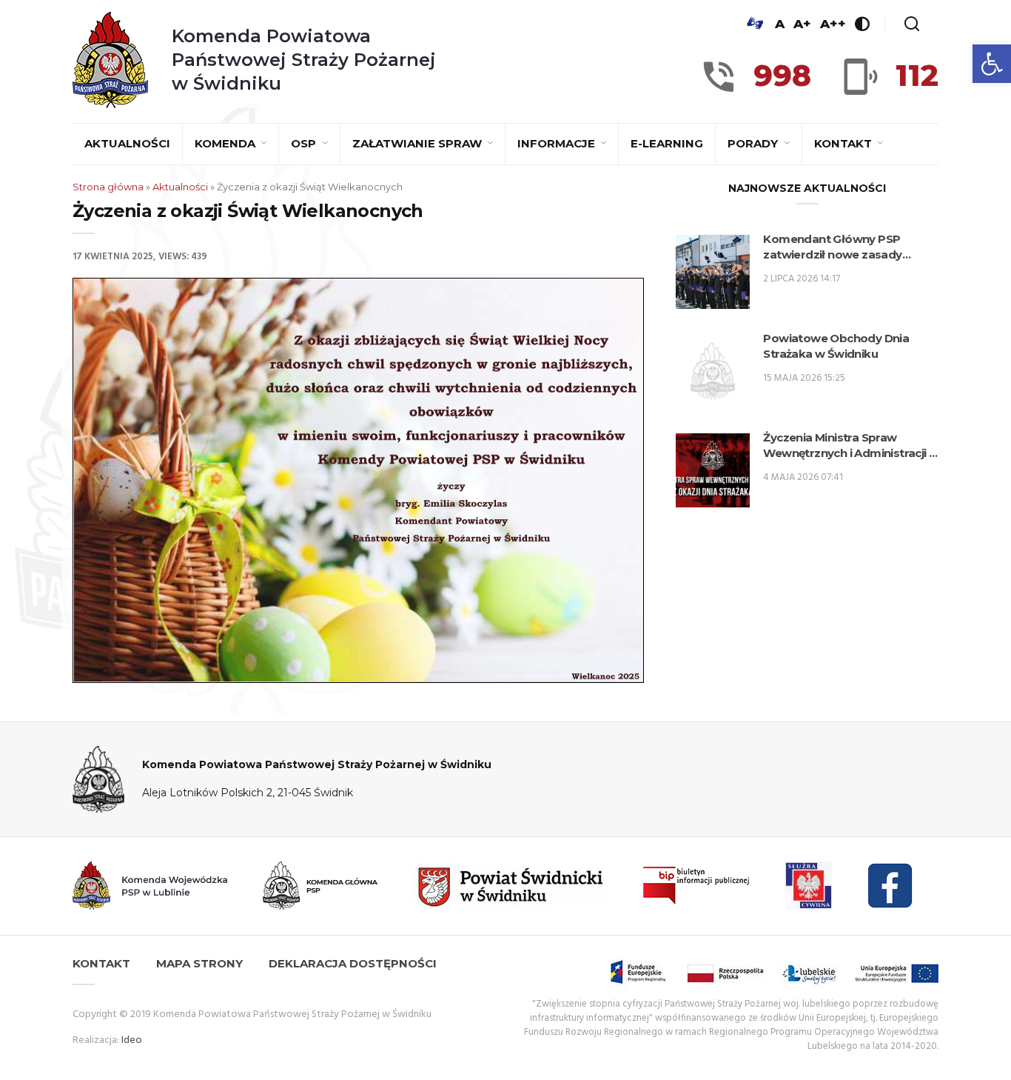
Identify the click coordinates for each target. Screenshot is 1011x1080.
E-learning (667, 143)
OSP (305, 143)
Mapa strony (199, 963)
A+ (802, 23)
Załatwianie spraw (418, 143)
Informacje (557, 143)
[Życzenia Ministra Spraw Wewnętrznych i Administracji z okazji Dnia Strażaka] (713, 470)
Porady (754, 143)
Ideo (131, 1040)
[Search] (912, 24)
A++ (833, 23)
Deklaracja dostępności (353, 963)
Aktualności (127, 143)
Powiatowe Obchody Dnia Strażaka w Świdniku (836, 346)
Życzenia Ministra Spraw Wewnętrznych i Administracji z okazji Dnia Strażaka (849, 445)
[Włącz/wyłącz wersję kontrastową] (862, 23)
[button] (992, 63)
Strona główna (108, 187)
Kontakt (844, 143)
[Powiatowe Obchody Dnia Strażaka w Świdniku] (713, 371)
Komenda (226, 143)
